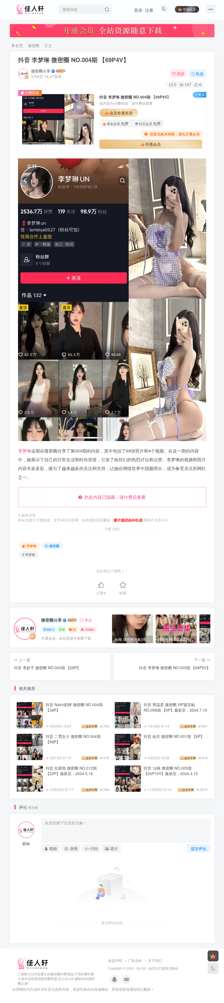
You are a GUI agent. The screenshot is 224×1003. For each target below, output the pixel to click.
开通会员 (189, 9)
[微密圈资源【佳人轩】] (33, 963)
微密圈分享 (40, 71)
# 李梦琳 (28, 554)
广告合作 (135, 960)
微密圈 (33, 45)
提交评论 (198, 848)
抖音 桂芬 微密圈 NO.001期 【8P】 (174, 736)
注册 (149, 10)
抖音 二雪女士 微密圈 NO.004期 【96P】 (73, 739)
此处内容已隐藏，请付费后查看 (114, 497)
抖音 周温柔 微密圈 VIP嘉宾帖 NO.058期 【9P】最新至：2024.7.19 (175, 707)
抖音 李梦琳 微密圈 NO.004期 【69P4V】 (73, 59)
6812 (51, 629)
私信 (200, 73)
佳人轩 (141, 968)
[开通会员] (213, 955)
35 (74, 629)
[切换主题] (213, 968)
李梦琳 (24, 451)
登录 (138, 10)
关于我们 (155, 960)
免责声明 (115, 960)
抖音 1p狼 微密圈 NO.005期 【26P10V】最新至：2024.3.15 (171, 770)
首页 (18, 45)
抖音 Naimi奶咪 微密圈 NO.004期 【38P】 (74, 707)
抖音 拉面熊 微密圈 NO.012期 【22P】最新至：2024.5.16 (71, 770)
